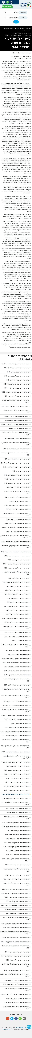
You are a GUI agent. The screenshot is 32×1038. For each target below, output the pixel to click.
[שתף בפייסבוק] (16, 1019)
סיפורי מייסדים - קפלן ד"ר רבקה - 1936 (17, 487)
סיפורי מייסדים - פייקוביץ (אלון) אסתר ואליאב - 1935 (15, 965)
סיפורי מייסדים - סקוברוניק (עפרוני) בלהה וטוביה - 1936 (14, 933)
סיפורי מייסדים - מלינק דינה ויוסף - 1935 (17, 875)
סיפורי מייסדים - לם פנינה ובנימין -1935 (17, 851)
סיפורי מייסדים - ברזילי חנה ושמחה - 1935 (16, 606)
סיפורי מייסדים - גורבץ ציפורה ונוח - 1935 (16, 637)
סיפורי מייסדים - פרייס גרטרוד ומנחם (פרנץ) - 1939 (15, 1008)
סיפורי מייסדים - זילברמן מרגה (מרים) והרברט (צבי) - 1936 (16, 757)
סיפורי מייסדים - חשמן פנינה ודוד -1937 (17, 782)
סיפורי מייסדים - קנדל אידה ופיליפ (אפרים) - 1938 (16, 492)
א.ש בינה (6, 1029)
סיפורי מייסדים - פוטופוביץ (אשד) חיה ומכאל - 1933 (15, 947)
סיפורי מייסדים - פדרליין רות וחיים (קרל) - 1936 (15, 942)
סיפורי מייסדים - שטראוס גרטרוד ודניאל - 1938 (15, 406)
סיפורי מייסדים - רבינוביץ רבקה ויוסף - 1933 (16, 467)
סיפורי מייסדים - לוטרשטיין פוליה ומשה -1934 (15, 827)
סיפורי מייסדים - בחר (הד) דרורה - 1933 (17, 586)
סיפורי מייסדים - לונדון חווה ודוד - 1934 (17, 839)
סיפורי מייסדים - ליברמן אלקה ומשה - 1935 (16, 847)
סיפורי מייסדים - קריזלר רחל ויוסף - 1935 (17, 479)
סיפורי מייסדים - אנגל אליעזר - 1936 (18, 578)
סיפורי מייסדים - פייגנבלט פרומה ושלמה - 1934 (15, 956)
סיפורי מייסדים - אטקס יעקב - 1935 (18, 560)
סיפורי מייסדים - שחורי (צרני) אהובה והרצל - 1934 (16, 411)
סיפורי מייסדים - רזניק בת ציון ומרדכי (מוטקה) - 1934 (15, 444)
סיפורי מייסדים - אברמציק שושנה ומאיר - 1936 (15, 542)
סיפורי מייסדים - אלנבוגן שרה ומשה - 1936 (16, 568)
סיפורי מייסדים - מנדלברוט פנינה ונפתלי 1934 (15, 889)
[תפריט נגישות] (11, 2)
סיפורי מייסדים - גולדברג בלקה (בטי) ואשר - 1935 (16, 627)
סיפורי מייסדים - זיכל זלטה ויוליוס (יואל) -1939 (15, 752)
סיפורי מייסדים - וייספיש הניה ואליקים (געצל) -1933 (15, 710)
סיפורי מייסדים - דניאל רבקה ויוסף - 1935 (16, 675)
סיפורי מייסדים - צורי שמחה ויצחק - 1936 (16, 524)
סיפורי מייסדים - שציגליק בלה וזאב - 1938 (16, 376)
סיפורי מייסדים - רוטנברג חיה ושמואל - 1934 (16, 449)
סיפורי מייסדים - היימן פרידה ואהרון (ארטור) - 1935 (16, 690)
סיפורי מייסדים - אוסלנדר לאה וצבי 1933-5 (16, 556)
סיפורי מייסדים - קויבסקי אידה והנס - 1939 (16, 505)
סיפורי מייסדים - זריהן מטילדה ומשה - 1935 (16, 770)
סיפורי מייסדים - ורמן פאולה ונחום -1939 (17, 728)
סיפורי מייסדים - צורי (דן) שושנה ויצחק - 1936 (15, 528)
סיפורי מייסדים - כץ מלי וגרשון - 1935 (18, 812)
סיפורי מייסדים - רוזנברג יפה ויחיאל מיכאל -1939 (14, 463)
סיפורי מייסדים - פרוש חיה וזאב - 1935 (17, 999)
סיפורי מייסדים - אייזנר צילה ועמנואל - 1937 (16, 564)
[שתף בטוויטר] (12, 1019)
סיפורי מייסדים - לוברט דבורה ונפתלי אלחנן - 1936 (16, 817)
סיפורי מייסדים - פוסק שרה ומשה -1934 (17, 952)
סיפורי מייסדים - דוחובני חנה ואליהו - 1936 (16, 667)
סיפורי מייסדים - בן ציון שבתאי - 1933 (18, 598)
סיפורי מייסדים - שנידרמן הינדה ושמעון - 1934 (15, 392)
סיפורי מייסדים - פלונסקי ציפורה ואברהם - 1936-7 (16, 989)
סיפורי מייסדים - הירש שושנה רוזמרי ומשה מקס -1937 (15, 696)
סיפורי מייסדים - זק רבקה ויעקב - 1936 (17, 766)
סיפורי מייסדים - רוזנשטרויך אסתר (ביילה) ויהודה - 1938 (14, 454)
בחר (23, 18)
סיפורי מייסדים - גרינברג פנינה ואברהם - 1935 (15, 659)
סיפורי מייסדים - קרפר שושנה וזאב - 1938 (16, 475)
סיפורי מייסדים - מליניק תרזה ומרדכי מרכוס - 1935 (16, 870)
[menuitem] (16, 364)
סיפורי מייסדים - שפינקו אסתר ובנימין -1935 (16, 384)
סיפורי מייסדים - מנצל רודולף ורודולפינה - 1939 (15, 893)
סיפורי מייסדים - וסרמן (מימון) (20, 724)
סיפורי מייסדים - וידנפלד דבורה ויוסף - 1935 (16, 701)
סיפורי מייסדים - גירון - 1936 (20, 641)
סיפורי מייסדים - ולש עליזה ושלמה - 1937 (16, 720)
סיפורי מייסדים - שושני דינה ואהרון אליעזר (16, 416)
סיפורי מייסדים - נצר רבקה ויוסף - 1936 (17, 901)
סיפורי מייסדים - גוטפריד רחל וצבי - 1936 (17, 622)
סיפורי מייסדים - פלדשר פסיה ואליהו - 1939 (16, 984)
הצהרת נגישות (19, 1027)
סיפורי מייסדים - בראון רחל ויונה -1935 (17, 602)
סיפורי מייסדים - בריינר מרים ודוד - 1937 (17, 614)
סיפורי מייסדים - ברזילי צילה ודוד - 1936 (17, 610)
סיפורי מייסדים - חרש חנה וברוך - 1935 (17, 778)
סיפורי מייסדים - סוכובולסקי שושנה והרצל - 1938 (16, 918)
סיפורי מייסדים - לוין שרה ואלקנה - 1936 (17, 835)
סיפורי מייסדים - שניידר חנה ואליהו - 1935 (16, 388)
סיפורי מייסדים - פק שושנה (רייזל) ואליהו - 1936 (14, 995)
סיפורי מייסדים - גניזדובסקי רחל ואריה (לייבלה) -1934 (15, 646)
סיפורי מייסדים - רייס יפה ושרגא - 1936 (17, 428)
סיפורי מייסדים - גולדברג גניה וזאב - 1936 (16, 633)
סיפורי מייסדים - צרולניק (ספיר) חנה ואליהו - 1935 (16, 514)
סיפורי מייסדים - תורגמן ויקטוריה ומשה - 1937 (15, 364)
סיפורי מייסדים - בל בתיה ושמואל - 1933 (17, 590)
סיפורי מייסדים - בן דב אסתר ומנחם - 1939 (16, 594)
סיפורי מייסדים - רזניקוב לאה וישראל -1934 (16, 439)
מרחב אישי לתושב (7, 7)
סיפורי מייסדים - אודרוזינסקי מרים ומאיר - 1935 (15, 552)
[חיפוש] (7, 2)
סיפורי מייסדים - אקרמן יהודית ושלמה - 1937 (15, 582)
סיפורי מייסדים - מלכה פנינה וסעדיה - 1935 (16, 879)
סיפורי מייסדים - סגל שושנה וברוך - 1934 (17, 909)
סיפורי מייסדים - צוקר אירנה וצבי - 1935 (17, 532)
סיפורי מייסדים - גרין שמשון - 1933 (18, 655)
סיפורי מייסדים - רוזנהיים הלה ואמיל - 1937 (16, 459)
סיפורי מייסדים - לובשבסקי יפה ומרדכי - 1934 (15, 823)
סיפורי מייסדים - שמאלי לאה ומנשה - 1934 (16, 396)
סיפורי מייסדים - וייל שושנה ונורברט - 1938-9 (15, 705)
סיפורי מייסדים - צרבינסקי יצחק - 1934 (17, 520)
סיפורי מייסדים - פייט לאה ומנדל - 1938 (17, 960)
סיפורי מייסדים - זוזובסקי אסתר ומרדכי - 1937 (15, 736)
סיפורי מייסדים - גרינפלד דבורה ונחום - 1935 (15, 663)
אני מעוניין (23, 12)
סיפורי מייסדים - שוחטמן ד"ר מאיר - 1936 (17, 420)
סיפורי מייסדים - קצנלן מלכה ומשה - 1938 (16, 483)
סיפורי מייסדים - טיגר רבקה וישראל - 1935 (16, 790)
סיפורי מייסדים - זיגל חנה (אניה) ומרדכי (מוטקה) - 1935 (14, 747)
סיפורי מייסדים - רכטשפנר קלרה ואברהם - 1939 (15, 424)
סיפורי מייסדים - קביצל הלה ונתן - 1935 (17, 509)
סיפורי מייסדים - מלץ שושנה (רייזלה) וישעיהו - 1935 (15, 884)
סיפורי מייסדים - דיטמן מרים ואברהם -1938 (16, 671)
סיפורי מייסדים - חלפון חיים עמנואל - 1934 (16, 774)
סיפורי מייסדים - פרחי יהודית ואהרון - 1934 (16, 1003)
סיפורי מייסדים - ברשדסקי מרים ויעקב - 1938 (15, 618)
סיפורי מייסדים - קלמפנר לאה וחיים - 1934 (16, 497)
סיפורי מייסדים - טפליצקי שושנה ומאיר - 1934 (15, 798)
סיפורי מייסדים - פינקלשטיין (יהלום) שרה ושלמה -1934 (14, 975)
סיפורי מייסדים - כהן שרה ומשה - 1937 (17, 808)
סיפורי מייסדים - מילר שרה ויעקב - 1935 (17, 865)
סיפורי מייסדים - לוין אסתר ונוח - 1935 (17, 831)
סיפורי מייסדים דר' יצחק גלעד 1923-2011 (16, 368)
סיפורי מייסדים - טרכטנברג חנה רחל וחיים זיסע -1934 (15, 803)
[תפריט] (3, 2)
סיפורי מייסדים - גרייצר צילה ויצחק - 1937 (16, 651)
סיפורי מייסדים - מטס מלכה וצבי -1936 (17, 855)
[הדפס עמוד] (24, 1019)
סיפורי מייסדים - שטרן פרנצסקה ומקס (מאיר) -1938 (15, 401)
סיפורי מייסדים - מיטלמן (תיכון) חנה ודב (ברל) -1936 (15, 860)
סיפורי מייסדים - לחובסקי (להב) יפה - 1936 (16, 843)
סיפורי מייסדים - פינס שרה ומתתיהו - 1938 (16, 970)
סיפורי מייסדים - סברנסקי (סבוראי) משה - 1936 (15, 905)
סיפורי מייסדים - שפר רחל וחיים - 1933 (17, 380)
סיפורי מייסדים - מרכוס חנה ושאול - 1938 (16, 897)
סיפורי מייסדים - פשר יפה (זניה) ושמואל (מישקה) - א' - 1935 (14, 537)
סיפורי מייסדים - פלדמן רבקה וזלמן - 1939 (16, 980)
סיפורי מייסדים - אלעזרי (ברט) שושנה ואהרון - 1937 (15, 573)
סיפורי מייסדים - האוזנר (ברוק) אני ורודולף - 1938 (16, 680)
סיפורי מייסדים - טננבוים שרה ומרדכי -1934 (15, 794)
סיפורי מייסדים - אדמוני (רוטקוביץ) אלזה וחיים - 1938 (15, 547)
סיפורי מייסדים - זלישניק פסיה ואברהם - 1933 (15, 762)
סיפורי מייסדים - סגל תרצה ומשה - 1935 (17, 913)
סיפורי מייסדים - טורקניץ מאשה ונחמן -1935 (16, 786)
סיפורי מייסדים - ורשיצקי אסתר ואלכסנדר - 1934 (14, 732)
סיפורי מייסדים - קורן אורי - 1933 (19, 501)
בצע (16, 22)
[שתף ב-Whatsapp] (20, 1019)
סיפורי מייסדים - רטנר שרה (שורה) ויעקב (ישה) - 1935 (15, 433)
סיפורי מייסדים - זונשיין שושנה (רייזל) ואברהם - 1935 (15, 741)
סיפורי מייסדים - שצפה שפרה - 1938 (18, 372)
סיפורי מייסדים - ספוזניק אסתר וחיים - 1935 (16, 928)
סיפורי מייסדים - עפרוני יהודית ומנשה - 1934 (16, 938)
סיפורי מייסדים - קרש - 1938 (20, 471)
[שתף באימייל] (8, 1019)
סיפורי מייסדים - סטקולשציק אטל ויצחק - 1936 (15, 924)
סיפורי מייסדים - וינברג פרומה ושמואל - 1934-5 (15, 716)
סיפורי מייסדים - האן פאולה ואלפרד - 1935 (16, 685)
